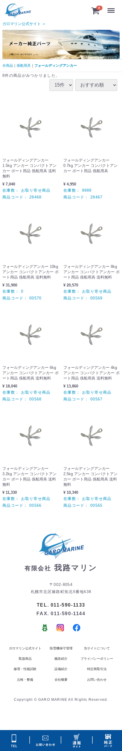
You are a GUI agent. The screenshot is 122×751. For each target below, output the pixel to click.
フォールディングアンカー (55, 65)
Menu (112, 7)
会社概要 (61, 679)
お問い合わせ (97, 679)
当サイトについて (97, 648)
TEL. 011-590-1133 (61, 604)
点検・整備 (25, 679)
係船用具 (24, 65)
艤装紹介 (61, 658)
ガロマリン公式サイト (25, 648)
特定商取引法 (97, 669)
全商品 (7, 65)
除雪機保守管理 (61, 648)
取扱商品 (25, 658)
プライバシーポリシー (97, 658)
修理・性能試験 (25, 669)
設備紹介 (61, 669)
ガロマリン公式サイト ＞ (24, 24)
